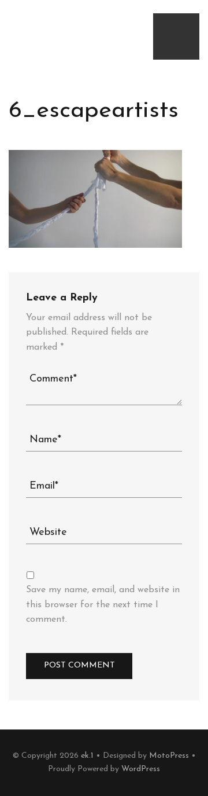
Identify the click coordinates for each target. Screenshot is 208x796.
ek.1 (87, 755)
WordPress (140, 769)
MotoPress (169, 755)
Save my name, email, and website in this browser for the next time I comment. (103, 604)
